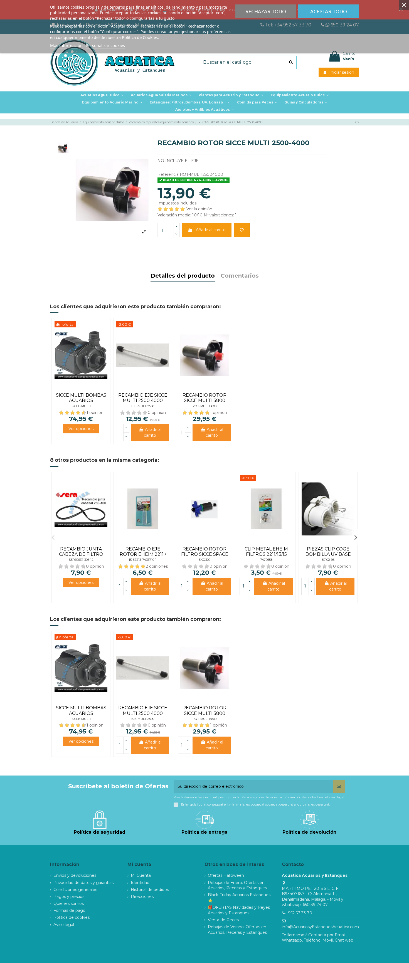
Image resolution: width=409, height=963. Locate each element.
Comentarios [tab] (240, 276)
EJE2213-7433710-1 (142, 560)
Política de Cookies (140, 37)
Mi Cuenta (141, 875)
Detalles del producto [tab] (183, 276)
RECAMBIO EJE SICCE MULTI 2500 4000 (142, 397)
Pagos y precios (68, 896)
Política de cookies (71, 917)
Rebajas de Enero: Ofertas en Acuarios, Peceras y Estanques (237, 885)
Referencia (168, 174)
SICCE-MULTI (81, 406)
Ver (81, 428)
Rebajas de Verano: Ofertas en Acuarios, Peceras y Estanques (237, 929)
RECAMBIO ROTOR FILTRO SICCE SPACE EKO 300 (204, 554)
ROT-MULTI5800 (204, 406)
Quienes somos (68, 903)
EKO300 (204, 560)
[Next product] (358, 122)
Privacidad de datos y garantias (83, 882)
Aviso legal (63, 924)
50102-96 (328, 560)
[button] (231, 95)
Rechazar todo (265, 11)
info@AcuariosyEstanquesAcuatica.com (320, 926)
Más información (66, 45)
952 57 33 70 (300, 912)
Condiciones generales (75, 889)
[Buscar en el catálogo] (291, 62)
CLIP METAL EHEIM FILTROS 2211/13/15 (266, 551)
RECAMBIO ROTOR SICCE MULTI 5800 (204, 397)
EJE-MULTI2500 (142, 406)
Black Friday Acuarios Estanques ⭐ (239, 897)
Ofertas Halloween (226, 875)
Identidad (140, 882)
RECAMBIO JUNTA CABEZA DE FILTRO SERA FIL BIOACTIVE (81, 554)
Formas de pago (69, 910)
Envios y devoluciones (74, 875)
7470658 (266, 560)
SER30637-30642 (81, 560)
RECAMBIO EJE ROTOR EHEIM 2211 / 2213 (143, 554)
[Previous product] (356, 122)
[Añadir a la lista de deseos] (242, 230)
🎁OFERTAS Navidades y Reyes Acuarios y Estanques (239, 910)
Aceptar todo (328, 11)
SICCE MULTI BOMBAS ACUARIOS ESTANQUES (81, 400)
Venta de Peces (223, 919)
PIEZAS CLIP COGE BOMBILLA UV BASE (328, 551)
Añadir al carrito (211, 229)
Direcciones (142, 896)
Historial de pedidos (150, 889)
